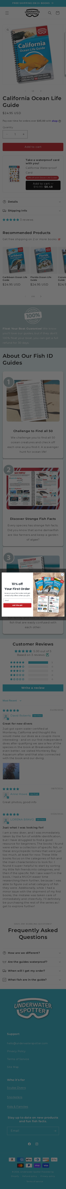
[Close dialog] (62, 574)
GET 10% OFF (17, 605)
